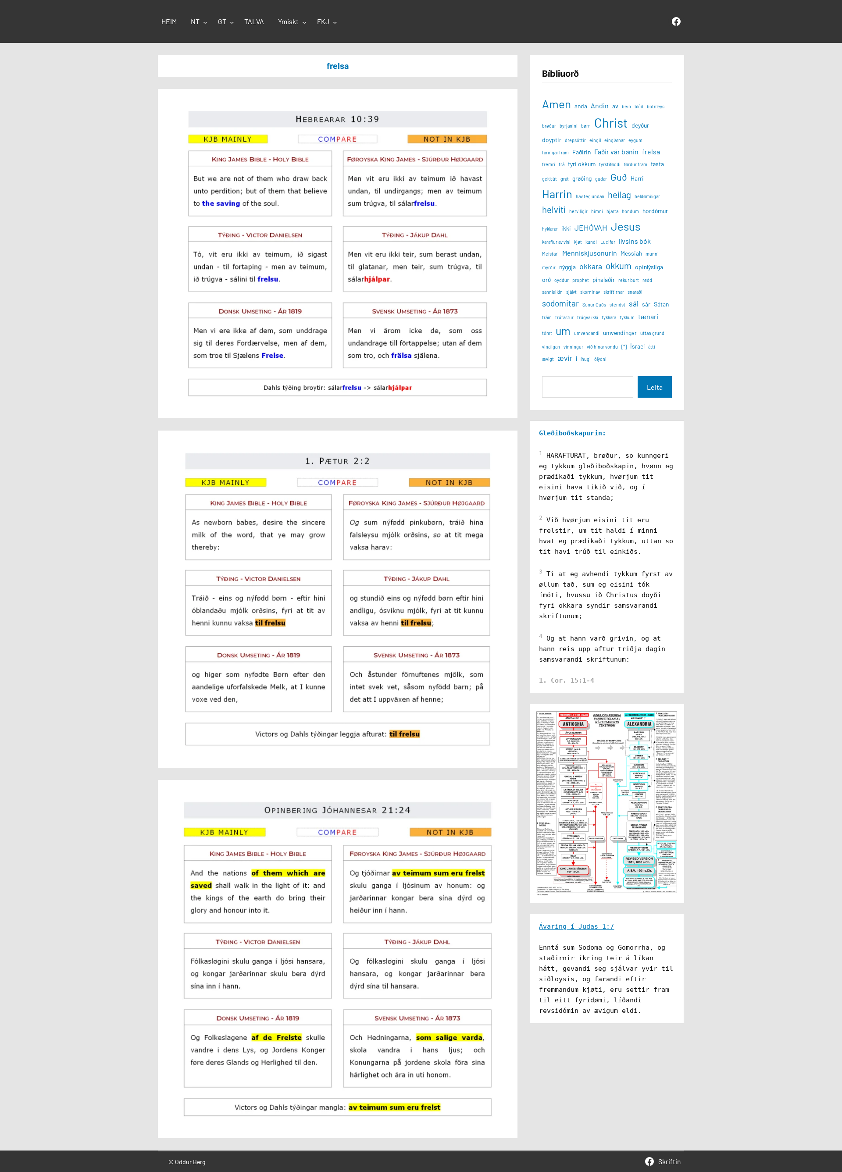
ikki (566, 228)
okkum (619, 265)
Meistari (550, 253)
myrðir (549, 267)
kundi (591, 242)
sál (634, 303)
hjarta (612, 211)
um (563, 330)
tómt (547, 333)
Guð (618, 176)
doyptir (551, 139)
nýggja (567, 267)
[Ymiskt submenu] (304, 22)
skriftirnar (613, 292)
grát (564, 179)
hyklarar (550, 229)
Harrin (557, 193)
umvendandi (586, 333)
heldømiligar (647, 196)
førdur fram (635, 164)
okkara (590, 266)
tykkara (609, 317)
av (615, 106)
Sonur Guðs (594, 304)
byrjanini (569, 125)
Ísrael (637, 346)
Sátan (661, 304)
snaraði (635, 292)
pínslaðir (603, 279)
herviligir (578, 211)
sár (646, 304)
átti (651, 346)
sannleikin (552, 292)
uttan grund (652, 333)
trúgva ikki (587, 317)
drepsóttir (575, 140)
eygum (635, 140)
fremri (548, 164)
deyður (640, 125)
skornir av (590, 292)
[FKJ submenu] (335, 22)
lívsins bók (635, 241)
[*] (624, 346)
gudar (601, 179)
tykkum (627, 317)
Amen (556, 103)
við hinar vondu (602, 346)
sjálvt (571, 292)
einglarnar (614, 140)
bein (626, 106)
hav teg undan (590, 196)
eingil (595, 140)
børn (586, 125)
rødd (647, 280)
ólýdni (600, 359)
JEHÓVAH (590, 227)
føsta (657, 163)
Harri (637, 178)
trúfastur (564, 317)
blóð (639, 106)
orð (546, 279)
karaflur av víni (556, 242)
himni (597, 211)
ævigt (548, 359)
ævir (564, 358)
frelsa (651, 151)
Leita (655, 387)
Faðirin (581, 152)
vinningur (573, 346)
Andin (600, 105)
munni (652, 253)
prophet (580, 280)
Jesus (625, 226)
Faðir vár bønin (616, 151)
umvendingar (620, 332)
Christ (611, 122)
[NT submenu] (205, 22)
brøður (549, 125)
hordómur (655, 210)
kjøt (578, 242)
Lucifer (607, 242)
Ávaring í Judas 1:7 (576, 926)
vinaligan (551, 346)
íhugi (586, 359)
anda (580, 106)
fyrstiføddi (610, 164)
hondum (630, 211)
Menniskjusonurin (589, 253)
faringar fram (555, 152)
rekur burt (628, 280)
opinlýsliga (649, 267)
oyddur (561, 280)
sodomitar (560, 303)
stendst (617, 304)
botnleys (655, 106)
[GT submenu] (232, 22)
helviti (554, 209)
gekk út (549, 179)
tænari (648, 316)
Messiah (631, 253)
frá (561, 164)
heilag (619, 194)
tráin (547, 317)
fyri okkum (582, 163)
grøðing (582, 178)
